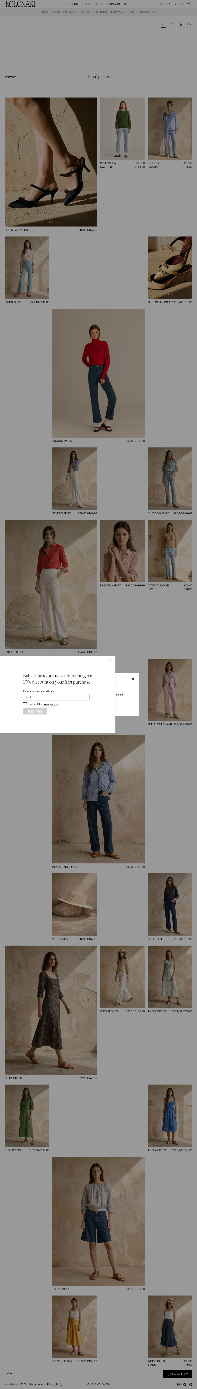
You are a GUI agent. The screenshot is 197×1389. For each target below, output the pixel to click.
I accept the (43, 704)
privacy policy (50, 704)
